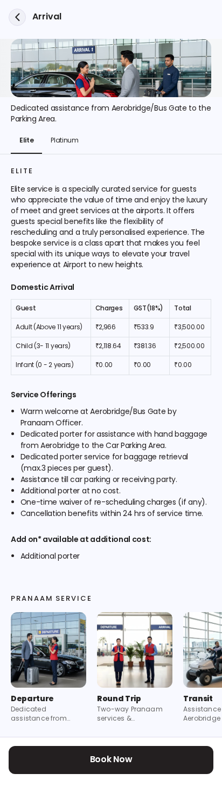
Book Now (111, 760)
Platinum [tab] (64, 140)
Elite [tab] (26, 140)
